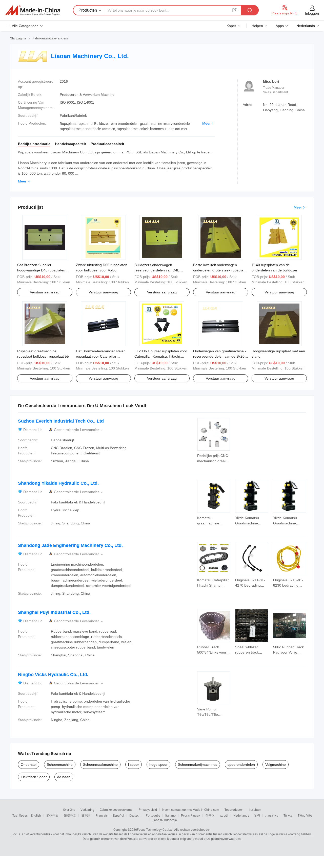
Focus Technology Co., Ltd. (155, 829)
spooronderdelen (241, 764)
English (36, 815)
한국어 (209, 815)
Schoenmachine (60, 764)
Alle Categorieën (25, 26)
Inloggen (312, 13)
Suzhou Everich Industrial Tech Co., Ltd (61, 421)
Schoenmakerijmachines (197, 764)
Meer (206, 123)
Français (102, 815)
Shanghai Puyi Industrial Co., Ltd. (54, 612)
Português (153, 815)
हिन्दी (257, 815)
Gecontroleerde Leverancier (79, 430)
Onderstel (28, 764)
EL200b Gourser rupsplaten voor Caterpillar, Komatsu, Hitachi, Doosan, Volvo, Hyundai (160, 356)
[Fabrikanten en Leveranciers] (32, 10)
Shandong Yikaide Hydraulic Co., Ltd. (58, 483)
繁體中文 (70, 815)
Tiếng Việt (305, 815)
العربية (224, 815)
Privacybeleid (148, 809)
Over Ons (69, 809)
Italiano (170, 815)
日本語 (85, 815)
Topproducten (234, 809)
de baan (63, 777)
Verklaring (87, 809)
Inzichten (255, 809)
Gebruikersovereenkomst (116, 809)
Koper (231, 26)
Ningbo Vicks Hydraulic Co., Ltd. (53, 674)
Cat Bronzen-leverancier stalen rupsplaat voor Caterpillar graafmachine (101, 356)
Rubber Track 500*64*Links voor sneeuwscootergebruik (215, 652)
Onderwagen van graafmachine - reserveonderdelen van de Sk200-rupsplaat (220, 356)
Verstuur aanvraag (44, 292)
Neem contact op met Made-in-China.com (190, 809)
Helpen (257, 26)
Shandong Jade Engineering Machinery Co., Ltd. (70, 545)
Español (118, 815)
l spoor (133, 764)
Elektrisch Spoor (34, 777)
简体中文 (52, 815)
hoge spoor (158, 764)
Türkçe (288, 815)
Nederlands (241, 815)
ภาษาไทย (271, 815)
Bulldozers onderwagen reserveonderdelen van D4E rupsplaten (156, 270)
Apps (280, 26)
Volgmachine (275, 764)
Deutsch (134, 815)
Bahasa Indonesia (164, 820)
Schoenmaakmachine (100, 764)
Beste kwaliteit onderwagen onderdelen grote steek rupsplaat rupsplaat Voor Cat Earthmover (219, 270)
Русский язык (190, 815)
